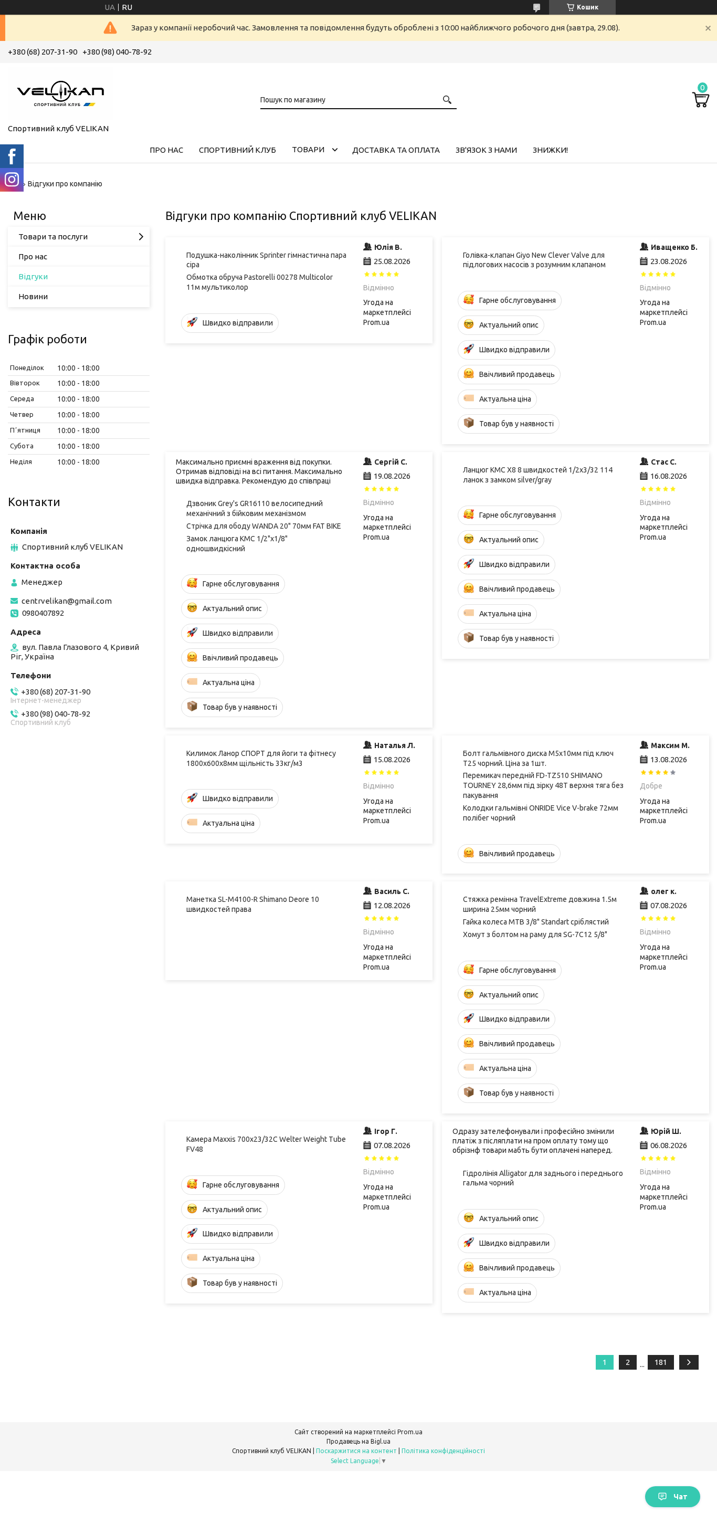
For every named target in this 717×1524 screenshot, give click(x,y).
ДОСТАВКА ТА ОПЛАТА (396, 149)
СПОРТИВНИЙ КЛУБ (237, 149)
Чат (680, 1497)
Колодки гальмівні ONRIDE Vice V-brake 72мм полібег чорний (540, 813)
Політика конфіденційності (443, 1450)
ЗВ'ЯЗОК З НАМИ (486, 149)
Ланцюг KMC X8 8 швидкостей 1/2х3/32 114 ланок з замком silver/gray (538, 475)
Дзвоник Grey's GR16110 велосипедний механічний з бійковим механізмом (254, 508)
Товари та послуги (53, 236)
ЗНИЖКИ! (550, 149)
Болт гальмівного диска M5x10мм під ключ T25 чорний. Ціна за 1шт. (538, 758)
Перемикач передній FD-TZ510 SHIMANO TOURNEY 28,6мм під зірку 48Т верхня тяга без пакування (543, 785)
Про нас (32, 256)
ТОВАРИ (308, 149)
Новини (33, 296)
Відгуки (33, 276)
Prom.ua (410, 1431)
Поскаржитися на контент (356, 1450)
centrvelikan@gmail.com (67, 600)
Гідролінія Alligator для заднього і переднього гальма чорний (543, 1178)
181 (661, 1362)
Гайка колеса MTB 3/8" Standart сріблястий (536, 922)
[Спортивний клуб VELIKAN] (60, 91)
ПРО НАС (166, 149)
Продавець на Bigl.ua (358, 1441)
